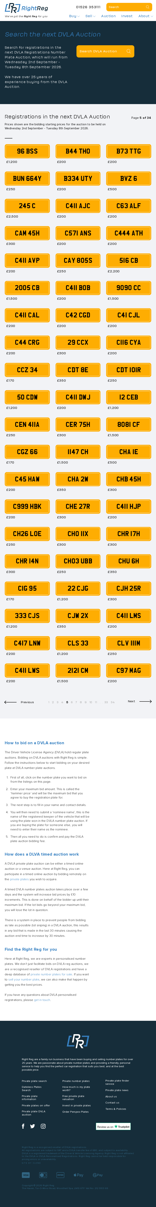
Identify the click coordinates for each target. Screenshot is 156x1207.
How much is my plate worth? (76, 1089)
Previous (27, 702)
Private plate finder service (117, 1082)
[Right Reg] (78, 1042)
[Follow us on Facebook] (23, 1127)
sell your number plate (23, 979)
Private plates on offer (36, 1105)
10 (90, 702)
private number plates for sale (51, 974)
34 (113, 702)
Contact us (112, 1102)
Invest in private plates (76, 1105)
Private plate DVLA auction (33, 1113)
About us (111, 1096)
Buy (73, 16)
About (144, 16)
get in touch (42, 1000)
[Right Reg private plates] (26, 8)
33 (106, 702)
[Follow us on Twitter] (32, 1127)
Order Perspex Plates (75, 1111)
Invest (127, 16)
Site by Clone (31, 1163)
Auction (108, 16)
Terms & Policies (115, 1108)
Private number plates (76, 1081)
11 (96, 702)
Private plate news (116, 1090)
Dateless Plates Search (31, 1089)
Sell (89, 16)
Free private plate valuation (73, 1098)
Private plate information (29, 1098)
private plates (19, 879)
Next (131, 701)
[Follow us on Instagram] (43, 1127)
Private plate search (34, 1081)
